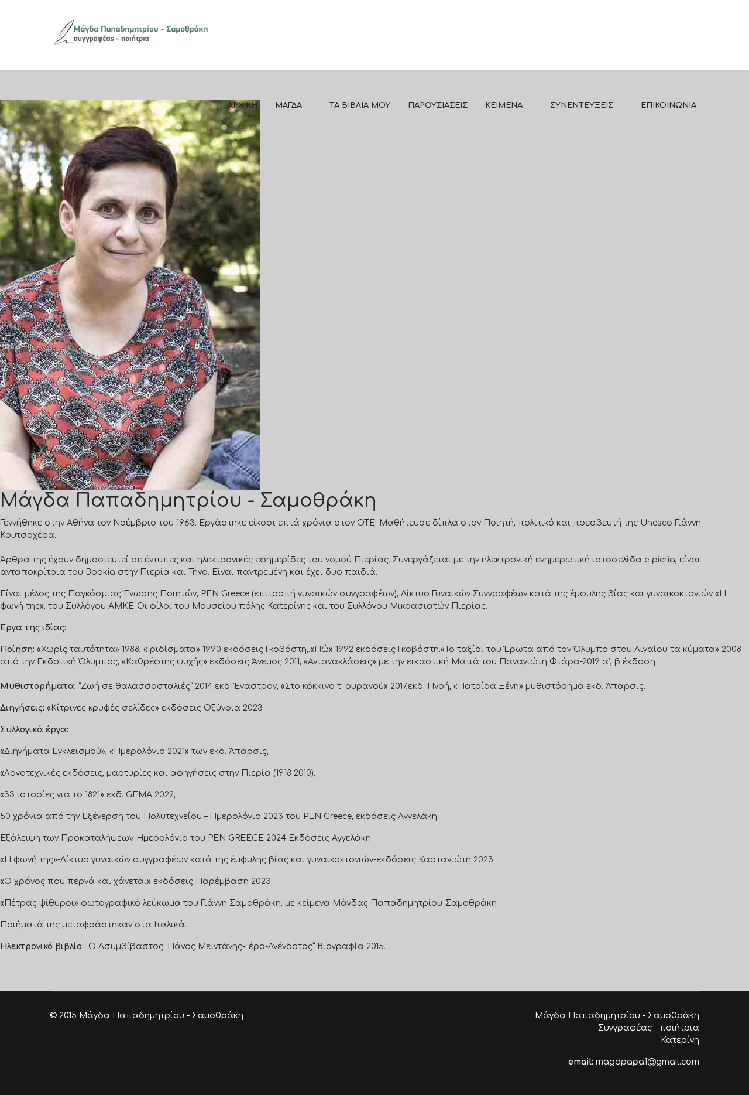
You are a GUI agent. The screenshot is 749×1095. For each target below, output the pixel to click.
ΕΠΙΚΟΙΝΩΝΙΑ (668, 105)
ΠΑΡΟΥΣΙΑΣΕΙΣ (438, 105)
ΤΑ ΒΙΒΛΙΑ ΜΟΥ (359, 105)
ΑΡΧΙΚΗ (242, 105)
